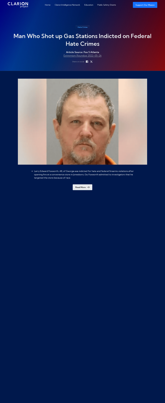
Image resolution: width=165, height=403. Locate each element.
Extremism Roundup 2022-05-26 (82, 55)
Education (88, 5)
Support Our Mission (145, 5)
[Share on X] (91, 61)
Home (47, 5)
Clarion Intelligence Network (67, 5)
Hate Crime (82, 27)
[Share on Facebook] (87, 61)
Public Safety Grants (106, 5)
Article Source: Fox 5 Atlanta (82, 52)
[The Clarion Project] (18, 5)
